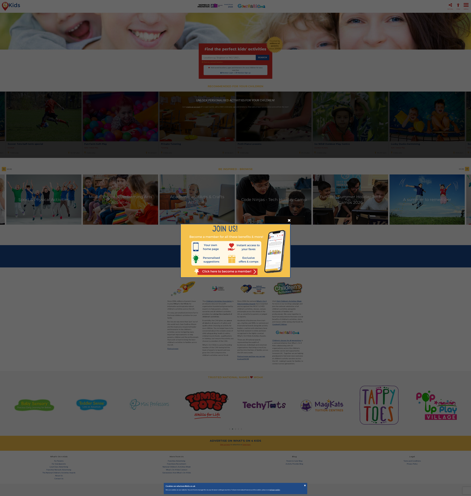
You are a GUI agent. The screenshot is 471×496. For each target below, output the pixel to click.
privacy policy (275, 490)
